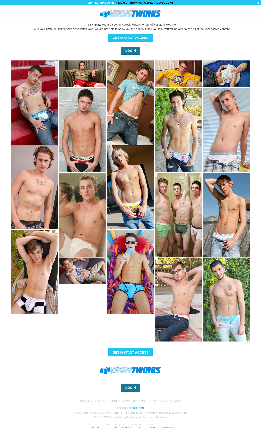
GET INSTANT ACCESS (130, 38)
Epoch (110, 424)
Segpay (117, 424)
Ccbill (127, 424)
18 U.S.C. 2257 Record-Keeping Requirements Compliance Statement (130, 417)
